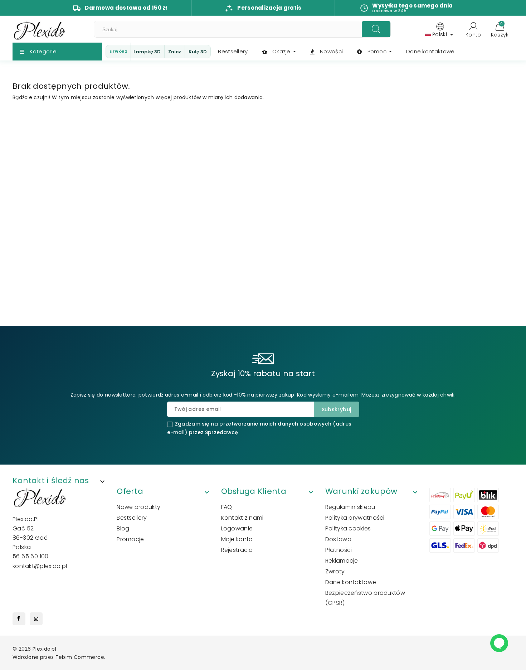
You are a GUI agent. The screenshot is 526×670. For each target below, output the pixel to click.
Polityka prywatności (355, 518)
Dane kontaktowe (350, 582)
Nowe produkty (138, 507)
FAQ (226, 507)
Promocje (130, 539)
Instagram (36, 620)
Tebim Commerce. (80, 657)
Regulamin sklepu (350, 507)
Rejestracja (237, 550)
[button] (62, 481)
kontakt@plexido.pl (40, 566)
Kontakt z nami (242, 518)
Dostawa (338, 539)
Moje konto (237, 539)
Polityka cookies (348, 528)
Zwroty (335, 571)
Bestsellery (132, 518)
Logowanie (237, 528)
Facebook (19, 620)
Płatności (338, 550)
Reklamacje (341, 561)
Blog (123, 528)
